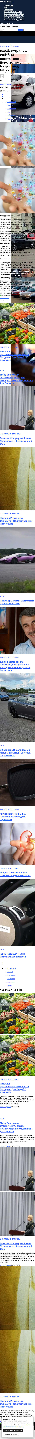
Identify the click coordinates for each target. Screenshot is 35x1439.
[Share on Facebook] (19, 961)
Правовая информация (14, 16)
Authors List (8, 6)
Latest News (8, 10)
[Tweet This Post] (19, 963)
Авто (9, 72)
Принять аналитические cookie (13, 1430)
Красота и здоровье (15, 53)
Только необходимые (11, 1434)
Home (5, 8)
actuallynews (5, 84)
